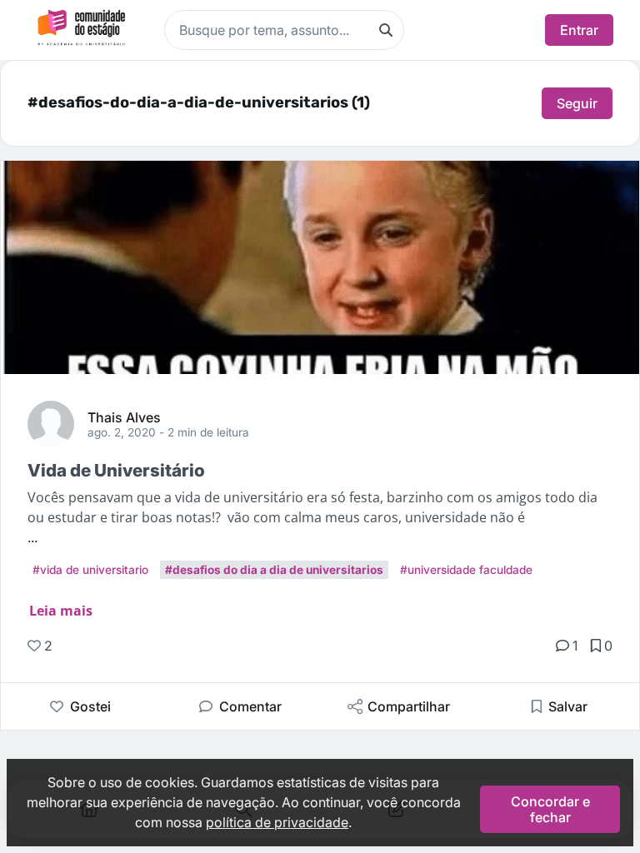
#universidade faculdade (466, 569)
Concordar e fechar (550, 809)
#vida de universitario (90, 569)
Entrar (579, 30)
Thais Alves (124, 416)
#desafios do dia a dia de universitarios (274, 569)
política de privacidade (277, 822)
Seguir (577, 103)
